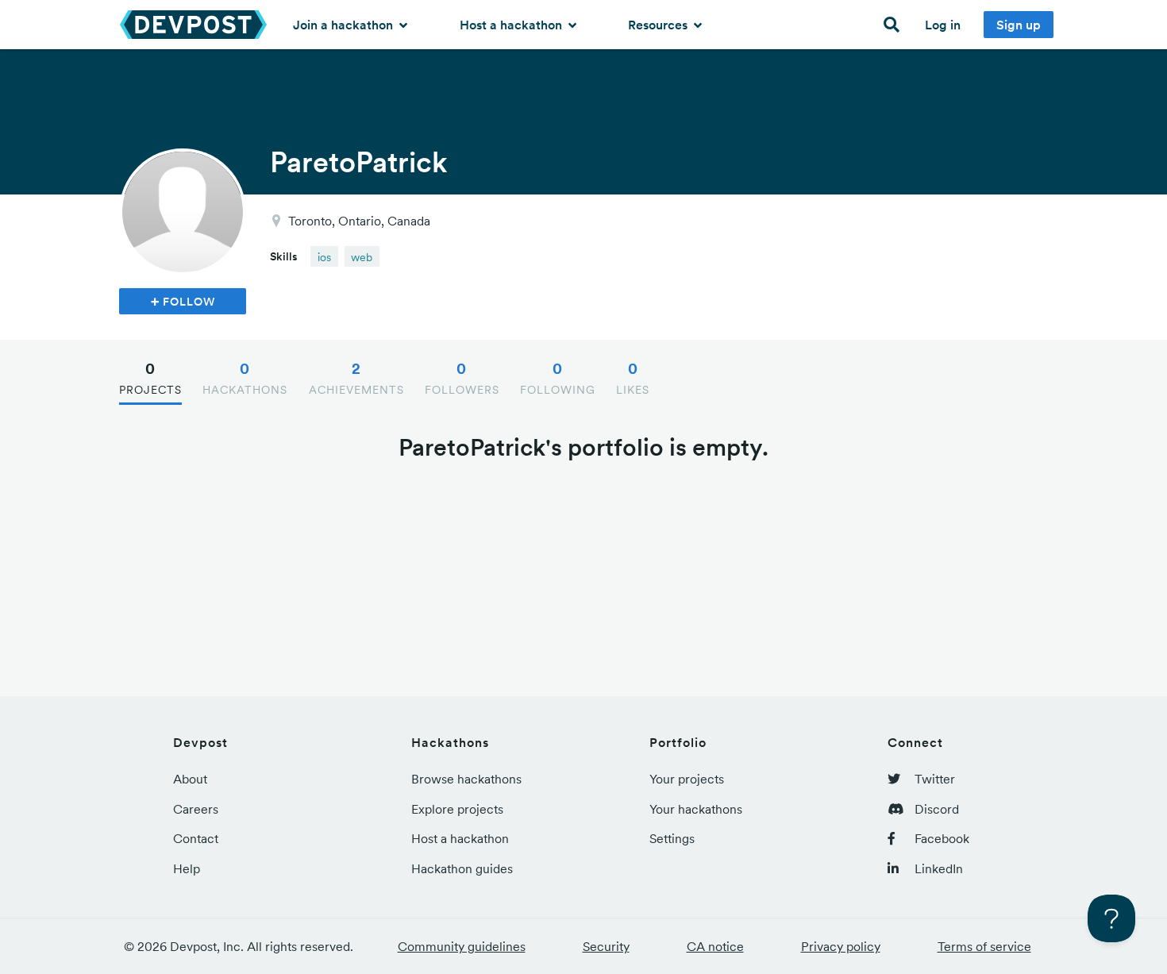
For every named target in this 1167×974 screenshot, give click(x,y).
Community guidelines (462, 946)
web (361, 257)
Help (186, 868)
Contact (195, 838)
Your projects (686, 779)
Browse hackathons (466, 779)
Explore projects (457, 809)
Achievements (356, 378)
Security (606, 946)
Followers (462, 378)
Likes (632, 378)
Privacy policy (840, 946)
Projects (150, 378)
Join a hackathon (344, 25)
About (190, 779)
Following (557, 378)
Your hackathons (695, 809)
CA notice (715, 946)
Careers (195, 809)
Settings (672, 838)
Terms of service (984, 946)
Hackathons (244, 378)
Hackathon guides (462, 868)
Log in (943, 25)
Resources (659, 25)
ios (324, 257)
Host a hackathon (512, 25)
